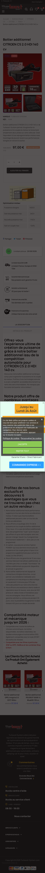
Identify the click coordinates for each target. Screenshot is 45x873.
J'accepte (22, 444)
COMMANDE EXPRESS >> (26, 464)
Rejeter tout (22, 451)
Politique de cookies (11, 438)
